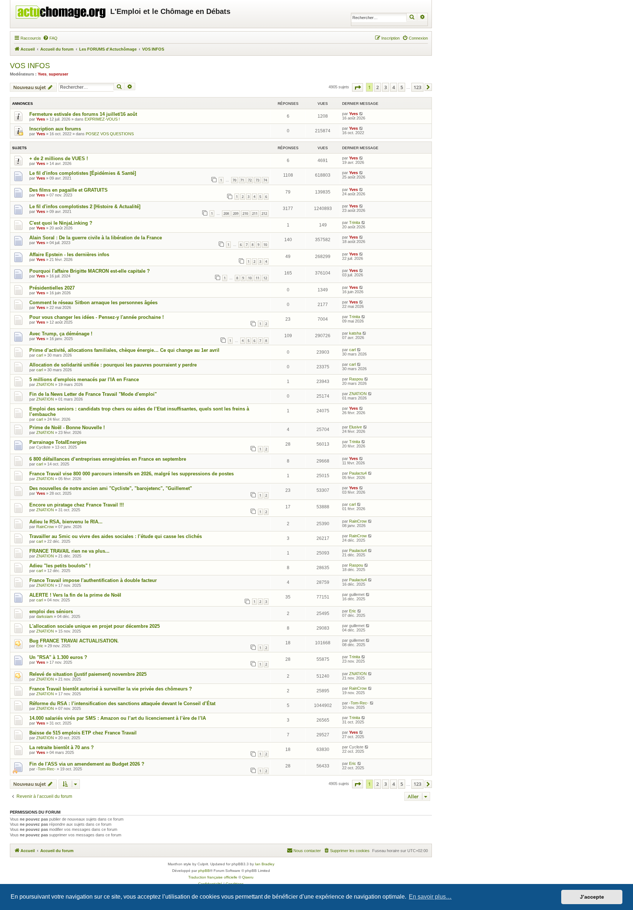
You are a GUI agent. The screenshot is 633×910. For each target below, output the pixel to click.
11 (257, 278)
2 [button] (377, 87)
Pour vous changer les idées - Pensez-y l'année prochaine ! (96, 317)
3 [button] (385, 87)
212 (264, 213)
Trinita (354, 222)
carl (39, 355)
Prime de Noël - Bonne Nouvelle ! (67, 427)
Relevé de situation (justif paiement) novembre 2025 (88, 674)
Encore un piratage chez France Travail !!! (76, 505)
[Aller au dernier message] (361, 113)
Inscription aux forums (55, 129)
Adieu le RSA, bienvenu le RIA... (66, 521)
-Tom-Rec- (359, 703)
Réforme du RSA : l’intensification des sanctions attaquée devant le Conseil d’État (122, 703)
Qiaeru (247, 877)
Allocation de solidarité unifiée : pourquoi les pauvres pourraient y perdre (113, 365)
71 (242, 180)
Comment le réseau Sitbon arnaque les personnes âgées (93, 302)
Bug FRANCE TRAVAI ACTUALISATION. (74, 641)
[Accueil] (61, 10)
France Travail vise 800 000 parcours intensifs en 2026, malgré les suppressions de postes (131, 473)
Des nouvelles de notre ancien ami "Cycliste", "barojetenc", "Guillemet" (110, 488)
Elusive (355, 427)
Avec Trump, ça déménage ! (60, 333)
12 (265, 278)
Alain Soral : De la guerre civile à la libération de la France (95, 237)
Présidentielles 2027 (52, 288)
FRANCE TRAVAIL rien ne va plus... (69, 551)
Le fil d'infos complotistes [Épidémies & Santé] (82, 173)
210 (245, 213)
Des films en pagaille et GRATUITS (68, 190)
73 (257, 180)
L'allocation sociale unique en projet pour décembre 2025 (94, 626)
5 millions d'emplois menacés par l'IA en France (84, 379)
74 (265, 180)
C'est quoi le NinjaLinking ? (60, 223)
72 (250, 180)
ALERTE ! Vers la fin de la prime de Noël (75, 595)
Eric (352, 611)
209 (235, 213)
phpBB (204, 871)
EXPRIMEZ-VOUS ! (102, 119)
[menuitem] (50, 38)
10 (265, 244)
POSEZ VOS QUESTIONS (110, 134)
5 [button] (401, 87)
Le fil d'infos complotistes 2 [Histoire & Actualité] (84, 206)
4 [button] (393, 87)
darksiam (44, 616)
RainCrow (45, 526)
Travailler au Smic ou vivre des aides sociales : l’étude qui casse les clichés (115, 536)
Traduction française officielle (212, 877)
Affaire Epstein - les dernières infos (69, 254)
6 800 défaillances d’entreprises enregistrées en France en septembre (107, 459)
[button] (357, 87)
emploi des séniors (51, 611)
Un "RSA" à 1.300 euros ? (58, 657)
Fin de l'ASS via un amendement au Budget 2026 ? (86, 764)
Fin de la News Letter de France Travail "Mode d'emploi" (93, 394)
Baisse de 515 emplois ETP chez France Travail (83, 733)
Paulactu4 (358, 473)
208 (226, 213)
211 (255, 213)
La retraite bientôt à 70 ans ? (61, 747)
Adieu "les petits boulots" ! (59, 565)
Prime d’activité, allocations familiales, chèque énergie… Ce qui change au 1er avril (124, 350)
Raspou (356, 379)
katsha (355, 333)
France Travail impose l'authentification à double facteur (93, 580)
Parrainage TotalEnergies (57, 442)
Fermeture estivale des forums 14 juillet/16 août (83, 114)
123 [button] (417, 87)
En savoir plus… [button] (430, 897)
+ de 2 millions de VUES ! (58, 158)
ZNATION (45, 384)
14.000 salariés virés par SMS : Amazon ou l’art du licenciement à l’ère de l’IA (117, 718)
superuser (58, 74)
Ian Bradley (264, 864)
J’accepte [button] (592, 897)
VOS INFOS (30, 66)
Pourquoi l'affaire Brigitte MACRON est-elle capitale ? (89, 271)
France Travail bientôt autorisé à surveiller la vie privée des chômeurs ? (110, 689)
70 (234, 180)
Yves (42, 74)
